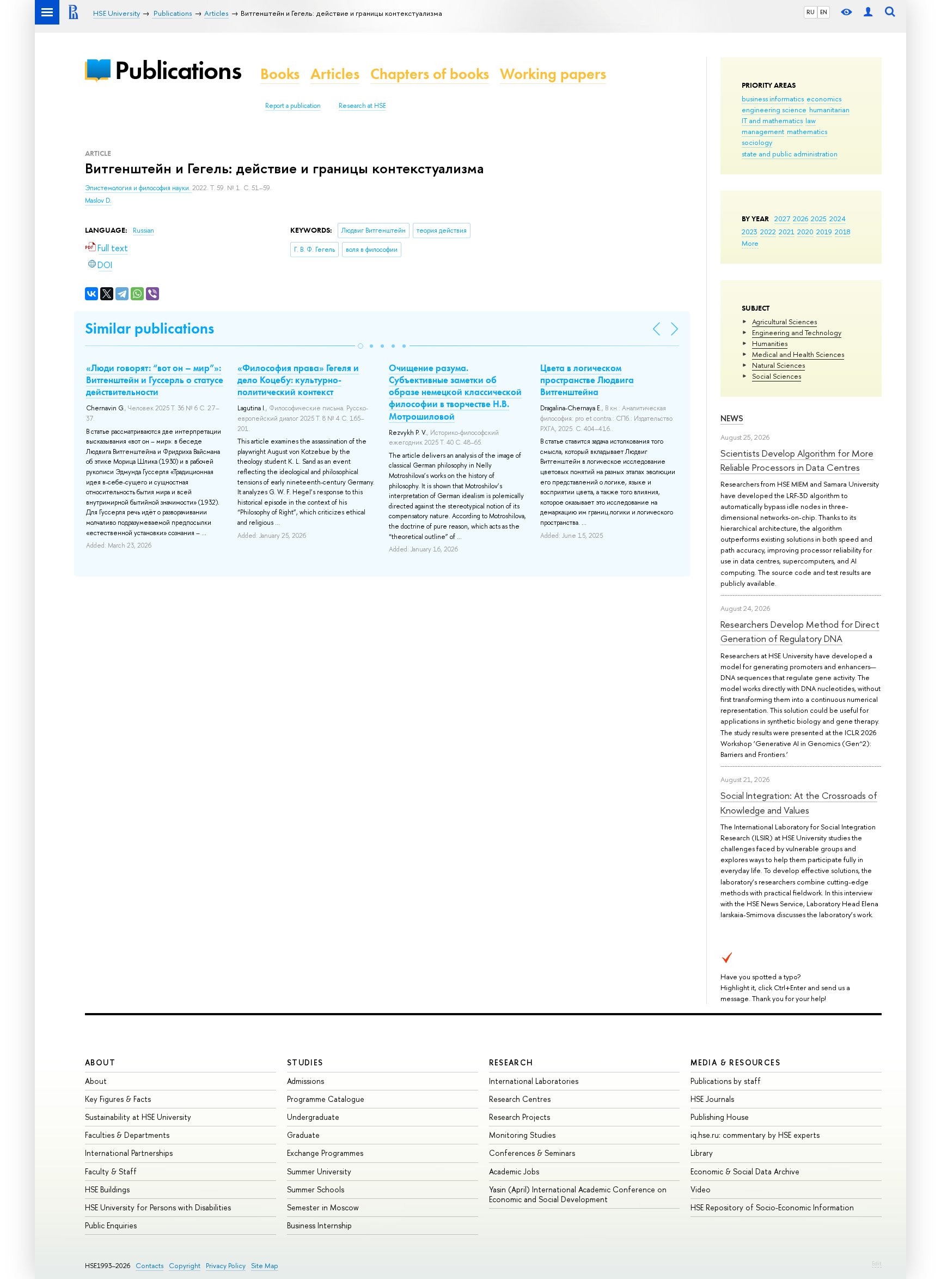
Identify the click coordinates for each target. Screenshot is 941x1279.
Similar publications (149, 328)
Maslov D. (98, 200)
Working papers (553, 73)
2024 (837, 218)
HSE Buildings (107, 1189)
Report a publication (293, 105)
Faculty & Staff (111, 1171)
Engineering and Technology (796, 332)
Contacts (149, 1265)
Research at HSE (362, 105)
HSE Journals (712, 1099)
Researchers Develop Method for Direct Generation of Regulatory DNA (799, 631)
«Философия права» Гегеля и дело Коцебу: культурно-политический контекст (298, 380)
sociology (757, 142)
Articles (334, 73)
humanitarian (829, 109)
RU (810, 12)
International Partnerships (129, 1153)
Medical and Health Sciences (798, 354)
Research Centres (520, 1099)
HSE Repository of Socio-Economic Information (772, 1207)
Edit (877, 1263)
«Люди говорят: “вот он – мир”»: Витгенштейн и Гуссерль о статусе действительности (154, 380)
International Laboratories (533, 1081)
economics (823, 99)
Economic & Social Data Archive (745, 1171)
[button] (360, 346)
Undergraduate (313, 1117)
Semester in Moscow (323, 1207)
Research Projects (519, 1117)
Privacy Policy (226, 1265)
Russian (143, 230)
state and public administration (790, 154)
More (750, 243)
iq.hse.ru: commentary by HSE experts (755, 1135)
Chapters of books (429, 73)
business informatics (773, 99)
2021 (787, 232)
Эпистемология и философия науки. (138, 188)
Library (702, 1153)
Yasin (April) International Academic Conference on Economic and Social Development (578, 1194)
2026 (800, 218)
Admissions (305, 1081)
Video (701, 1189)
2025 (819, 218)
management (763, 131)
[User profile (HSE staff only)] (868, 12)
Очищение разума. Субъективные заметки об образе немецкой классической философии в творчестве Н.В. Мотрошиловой (455, 392)
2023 (749, 232)
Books (280, 73)
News (731, 418)
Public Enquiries (111, 1225)
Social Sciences (776, 376)
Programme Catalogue (325, 1099)
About (100, 1062)
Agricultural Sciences (784, 321)
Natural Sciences (778, 365)
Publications (178, 70)
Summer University (319, 1171)
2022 (768, 232)
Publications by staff (726, 1081)
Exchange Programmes (325, 1153)
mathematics (807, 131)
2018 (843, 232)
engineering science (774, 109)
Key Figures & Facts (118, 1099)
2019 (824, 232)
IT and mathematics (772, 120)
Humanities (769, 343)
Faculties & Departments (127, 1135)
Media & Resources (735, 1062)
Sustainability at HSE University (138, 1117)
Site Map (264, 1265)
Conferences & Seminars (532, 1153)
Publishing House (720, 1117)
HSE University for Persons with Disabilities (158, 1207)
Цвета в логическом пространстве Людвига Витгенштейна (587, 380)
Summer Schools (315, 1189)
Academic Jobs (514, 1171)
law (810, 120)
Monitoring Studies (522, 1135)
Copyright (184, 1265)
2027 (782, 218)
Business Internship (319, 1225)
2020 (805, 232)
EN (823, 12)
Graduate (303, 1135)
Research (511, 1062)
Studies (305, 1062)
